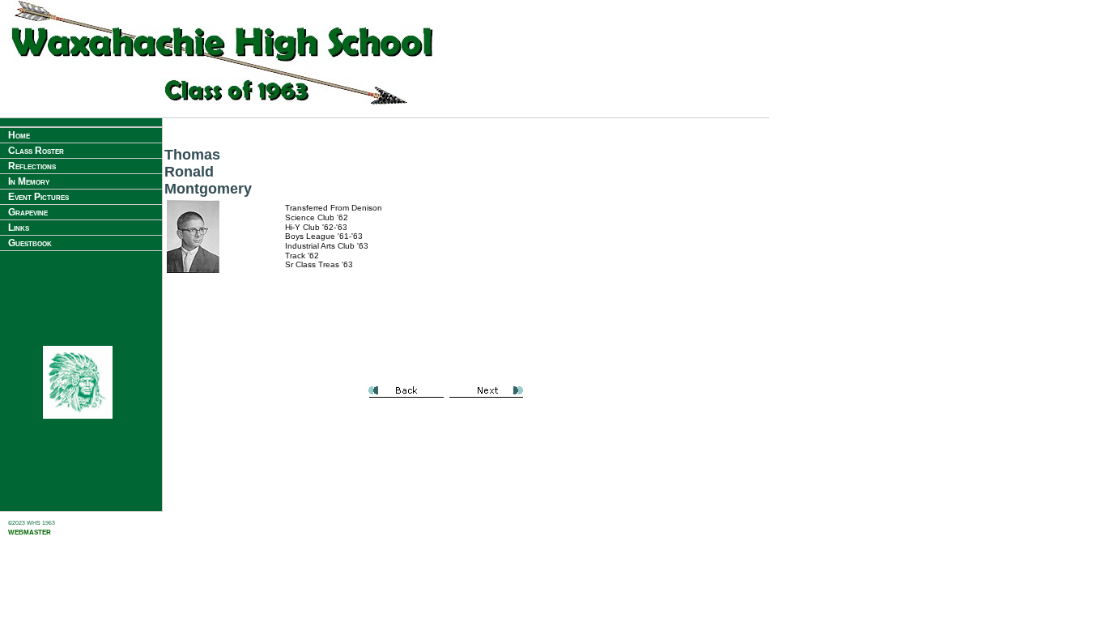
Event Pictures (38, 196)
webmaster (29, 531)
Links (18, 227)
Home (19, 135)
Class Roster (36, 150)
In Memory (28, 181)
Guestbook (30, 243)
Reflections (32, 166)
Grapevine (28, 212)
